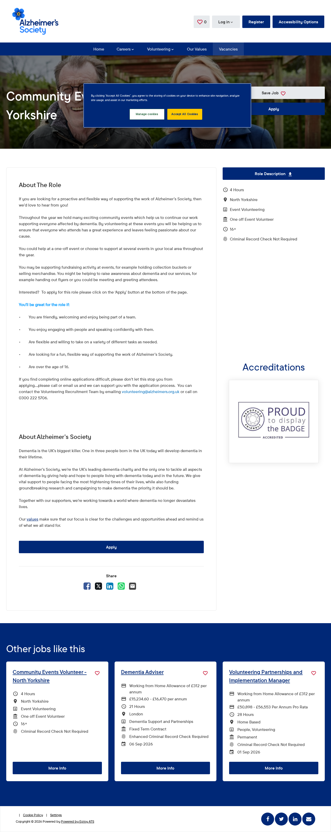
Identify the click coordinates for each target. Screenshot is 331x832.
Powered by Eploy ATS (77, 821)
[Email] (133, 585)
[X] (98, 585)
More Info (57, 768)
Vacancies (228, 49)
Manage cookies (147, 114)
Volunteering (158, 49)
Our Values (197, 49)
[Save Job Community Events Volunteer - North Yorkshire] (97, 672)
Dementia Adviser (142, 672)
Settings (56, 815)
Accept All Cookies (184, 114)
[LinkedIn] (110, 585)
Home (98, 49)
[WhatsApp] (121, 585)
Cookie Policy (33, 815)
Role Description (290, 173)
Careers (124, 49)
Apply (273, 108)
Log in (224, 21)
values (32, 519)
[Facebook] (87, 585)
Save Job (270, 92)
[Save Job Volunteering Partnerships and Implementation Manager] (313, 672)
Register (256, 21)
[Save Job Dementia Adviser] (205, 672)
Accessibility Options (298, 21)
